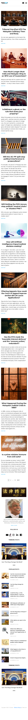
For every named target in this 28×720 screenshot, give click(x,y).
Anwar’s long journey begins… (18, 662)
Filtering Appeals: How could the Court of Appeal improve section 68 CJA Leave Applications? (14, 294)
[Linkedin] (17, 535)
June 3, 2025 (22, 398)
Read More (3, 43)
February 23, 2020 (14, 620)
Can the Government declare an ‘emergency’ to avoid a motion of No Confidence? (18, 580)
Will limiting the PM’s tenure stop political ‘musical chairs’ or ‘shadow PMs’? (14, 206)
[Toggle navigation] (26, 3)
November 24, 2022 (14, 665)
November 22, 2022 (14, 658)
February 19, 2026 (21, 237)
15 (15, 480)
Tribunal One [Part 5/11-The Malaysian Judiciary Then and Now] (14, 31)
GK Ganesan (6, 24)
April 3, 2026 (22, 104)
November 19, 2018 (14, 612)
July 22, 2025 (22, 286)
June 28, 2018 (13, 641)
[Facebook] (21, 535)
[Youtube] (7, 535)
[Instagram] (13, 535)
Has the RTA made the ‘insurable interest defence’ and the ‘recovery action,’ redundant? (14, 340)
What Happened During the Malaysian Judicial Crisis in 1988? (14, 405)
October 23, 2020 (14, 584)
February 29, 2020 (14, 593)
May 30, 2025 (22, 449)
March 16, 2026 (22, 151)
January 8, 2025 (13, 603)
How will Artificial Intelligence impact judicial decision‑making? (14, 244)
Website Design (17, 717)
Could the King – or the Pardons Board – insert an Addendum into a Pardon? (13, 564)
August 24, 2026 (22, 24)
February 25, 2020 (14, 629)
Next (18, 480)
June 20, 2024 (13, 649)
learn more (14, 525)
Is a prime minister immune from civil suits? (14, 456)
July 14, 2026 (22, 66)
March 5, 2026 (22, 199)
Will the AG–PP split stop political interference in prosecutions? (14, 159)
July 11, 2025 (22, 332)
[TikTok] (10, 534)
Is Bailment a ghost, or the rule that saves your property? (14, 111)
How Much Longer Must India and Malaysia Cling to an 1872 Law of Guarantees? (14, 74)
